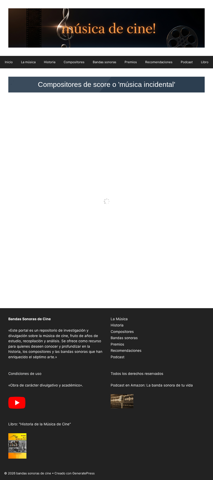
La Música (119, 319)
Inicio (9, 62)
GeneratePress (83, 473)
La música (28, 62)
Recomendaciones (158, 62)
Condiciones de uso (24, 374)
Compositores (74, 62)
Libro (204, 62)
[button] (106, 84)
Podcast (187, 62)
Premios (131, 62)
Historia (49, 62)
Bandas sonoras (104, 62)
